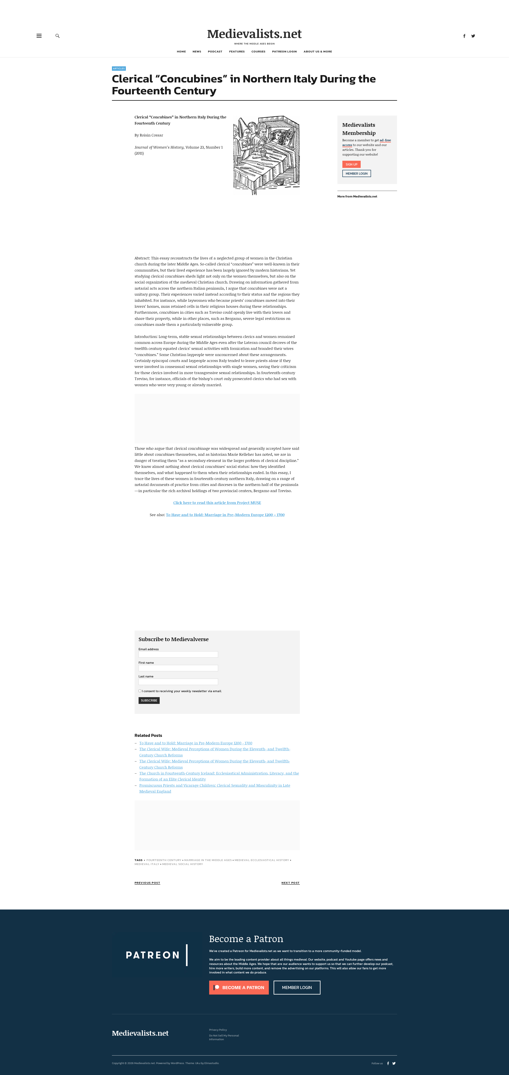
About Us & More (318, 51)
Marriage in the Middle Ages (208, 860)
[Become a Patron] (239, 993)
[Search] (57, 36)
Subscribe (149, 700)
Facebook (464, 36)
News (197, 51)
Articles (119, 68)
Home (181, 51)
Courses (258, 51)
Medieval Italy (147, 864)
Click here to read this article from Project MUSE (217, 502)
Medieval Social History (182, 864)
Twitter (473, 36)
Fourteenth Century (164, 860)
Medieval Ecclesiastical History (262, 860)
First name (146, 663)
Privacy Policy (218, 1030)
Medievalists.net (254, 33)
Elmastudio (211, 1063)
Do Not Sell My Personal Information (224, 1037)
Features (237, 51)
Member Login (357, 173)
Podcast (215, 51)
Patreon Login (284, 51)
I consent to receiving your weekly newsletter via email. (182, 691)
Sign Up (351, 164)
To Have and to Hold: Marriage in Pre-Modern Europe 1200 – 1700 (225, 514)
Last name (146, 676)
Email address (149, 649)
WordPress (177, 1063)
